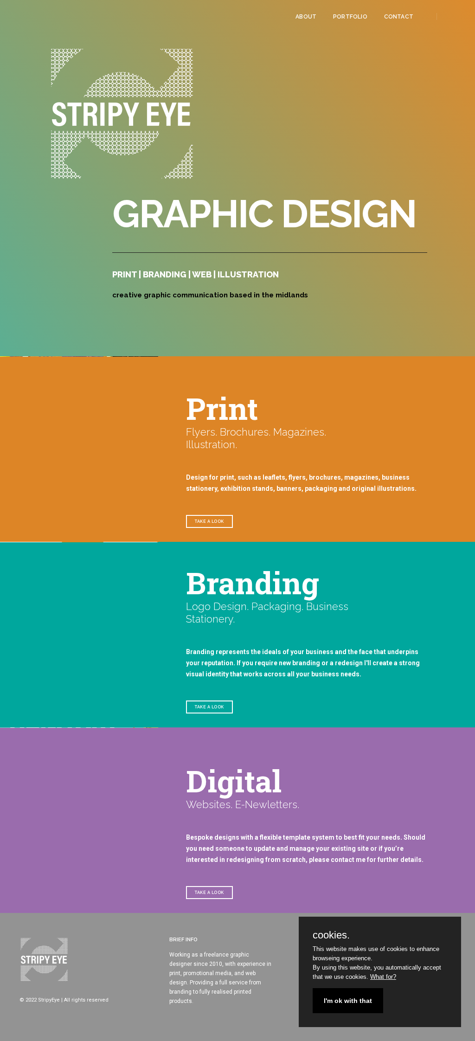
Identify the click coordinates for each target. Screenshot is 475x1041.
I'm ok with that (348, 1000)
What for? (383, 976)
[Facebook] (448, 16)
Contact (398, 16)
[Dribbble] (462, 16)
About (305, 16)
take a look (209, 521)
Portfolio (350, 16)
